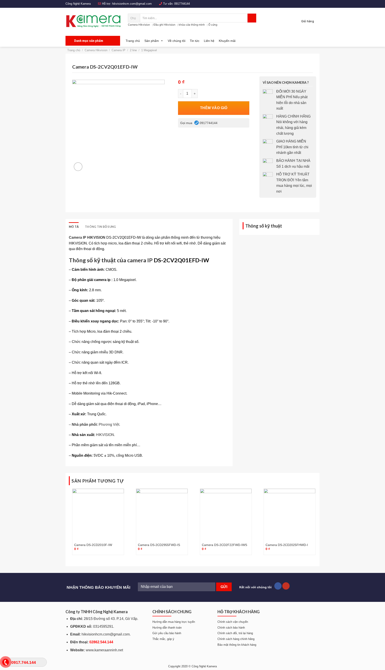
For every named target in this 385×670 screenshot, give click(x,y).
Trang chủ (133, 41)
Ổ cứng (212, 24)
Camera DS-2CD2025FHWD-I (287, 545)
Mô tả (74, 226)
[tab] (74, 226)
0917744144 (182, 3)
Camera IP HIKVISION (87, 237)
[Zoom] (78, 166)
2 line (133, 50)
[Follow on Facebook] (278, 586)
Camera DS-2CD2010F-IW (93, 545)
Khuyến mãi (227, 41)
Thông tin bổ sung (100, 226)
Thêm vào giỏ (213, 108)
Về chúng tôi (176, 41)
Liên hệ (209, 41)
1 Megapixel (149, 50)
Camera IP (118, 50)
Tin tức (194, 41)
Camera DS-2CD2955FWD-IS (159, 545)
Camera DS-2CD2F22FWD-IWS (224, 545)
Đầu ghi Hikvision (164, 24)
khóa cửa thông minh (192, 24)
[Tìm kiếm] (252, 18)
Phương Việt (109, 424)
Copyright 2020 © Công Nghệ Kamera (192, 666)
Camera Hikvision (139, 24)
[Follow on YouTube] (286, 586)
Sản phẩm (151, 41)
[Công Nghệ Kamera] (93, 21)
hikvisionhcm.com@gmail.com (132, 3)
